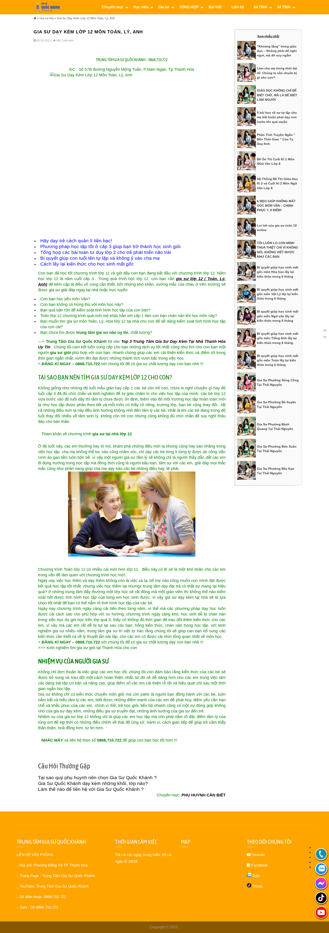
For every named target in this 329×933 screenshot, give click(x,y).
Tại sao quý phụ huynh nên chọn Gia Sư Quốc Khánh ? (97, 777)
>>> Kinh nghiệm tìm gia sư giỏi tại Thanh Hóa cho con (87, 648)
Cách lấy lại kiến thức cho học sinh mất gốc (87, 263)
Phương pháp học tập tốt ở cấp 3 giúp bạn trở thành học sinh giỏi (110, 246)
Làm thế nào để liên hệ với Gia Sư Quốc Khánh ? (91, 789)
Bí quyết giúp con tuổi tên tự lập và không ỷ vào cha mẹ (100, 258)
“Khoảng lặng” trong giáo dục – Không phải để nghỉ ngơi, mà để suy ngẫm (277, 51)
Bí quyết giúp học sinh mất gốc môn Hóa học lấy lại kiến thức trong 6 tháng (277, 272)
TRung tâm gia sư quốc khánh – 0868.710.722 (132, 59)
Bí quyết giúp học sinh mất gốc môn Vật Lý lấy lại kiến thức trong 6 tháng (277, 294)
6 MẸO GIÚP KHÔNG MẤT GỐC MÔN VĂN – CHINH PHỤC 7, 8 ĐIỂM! (276, 205)
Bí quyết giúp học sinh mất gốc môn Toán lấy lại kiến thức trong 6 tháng (277, 360)
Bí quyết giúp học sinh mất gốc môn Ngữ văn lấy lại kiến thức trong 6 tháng (277, 316)
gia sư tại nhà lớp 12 (112, 434)
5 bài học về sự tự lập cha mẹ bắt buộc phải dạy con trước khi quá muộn (277, 117)
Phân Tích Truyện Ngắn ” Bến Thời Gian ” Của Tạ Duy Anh (276, 139)
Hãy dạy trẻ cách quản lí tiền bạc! (76, 240)
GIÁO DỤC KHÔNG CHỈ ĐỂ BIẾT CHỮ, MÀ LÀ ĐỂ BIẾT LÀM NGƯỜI (277, 95)
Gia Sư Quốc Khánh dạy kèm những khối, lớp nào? (93, 783)
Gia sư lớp (47, 18)
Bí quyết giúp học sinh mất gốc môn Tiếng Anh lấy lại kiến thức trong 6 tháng (277, 338)
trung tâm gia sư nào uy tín (102, 332)
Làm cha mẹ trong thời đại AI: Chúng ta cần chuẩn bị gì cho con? (277, 72)
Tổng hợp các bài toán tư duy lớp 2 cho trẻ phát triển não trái (105, 252)
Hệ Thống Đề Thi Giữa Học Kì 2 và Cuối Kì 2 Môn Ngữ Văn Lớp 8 (277, 183)
